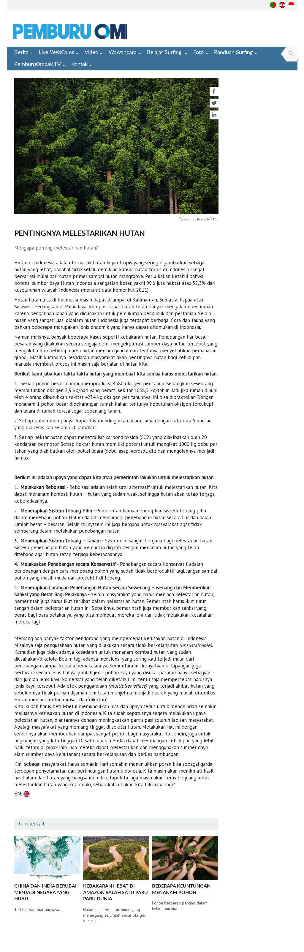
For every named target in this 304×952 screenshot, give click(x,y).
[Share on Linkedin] (214, 114)
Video (91, 52)
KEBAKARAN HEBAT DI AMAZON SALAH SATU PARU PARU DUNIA (115, 892)
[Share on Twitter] (214, 103)
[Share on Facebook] (214, 91)
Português (273, 5)
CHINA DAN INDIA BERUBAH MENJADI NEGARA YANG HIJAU (46, 892)
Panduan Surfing (233, 52)
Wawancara (123, 52)
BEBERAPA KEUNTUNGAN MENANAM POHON (181, 889)
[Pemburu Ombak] (89, 31)
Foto (198, 52)
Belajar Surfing (165, 52)
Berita (21, 52)
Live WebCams (56, 52)
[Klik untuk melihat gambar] (116, 147)
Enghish (282, 5)
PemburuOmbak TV (37, 64)
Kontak (79, 64)
